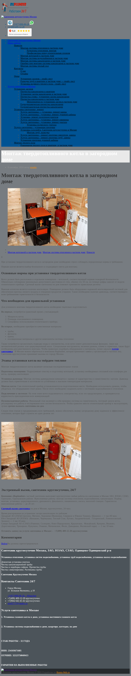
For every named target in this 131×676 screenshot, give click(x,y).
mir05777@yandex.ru (17, 603)
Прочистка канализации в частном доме (39, 99)
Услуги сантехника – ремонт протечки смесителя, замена (48, 135)
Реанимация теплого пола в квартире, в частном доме (46, 145)
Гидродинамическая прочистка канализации (41, 104)
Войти (4, 543)
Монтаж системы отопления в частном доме (41, 48)
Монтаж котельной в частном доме (37, 56)
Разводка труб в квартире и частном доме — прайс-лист (47, 81)
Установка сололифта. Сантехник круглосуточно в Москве (48, 130)
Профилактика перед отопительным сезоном (48, 53)
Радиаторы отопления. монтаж (41, 50)
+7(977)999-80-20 (20, 24)
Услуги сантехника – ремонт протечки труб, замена (45, 137)
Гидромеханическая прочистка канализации (41, 107)
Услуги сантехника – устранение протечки (34, 127)
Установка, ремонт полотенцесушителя (39, 117)
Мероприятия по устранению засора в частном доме (52, 102)
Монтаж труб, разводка (38, 132)
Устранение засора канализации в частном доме (43, 94)
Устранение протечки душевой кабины (39, 140)
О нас (23, 71)
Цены (16, 76)
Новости (18, 45)
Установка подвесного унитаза (41, 125)
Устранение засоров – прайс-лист (36, 79)
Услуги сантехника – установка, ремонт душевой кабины (48, 114)
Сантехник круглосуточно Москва (24, 40)
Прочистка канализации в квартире (37, 91)
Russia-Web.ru (63, 672)
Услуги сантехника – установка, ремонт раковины (44, 120)
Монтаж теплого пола (24, 143)
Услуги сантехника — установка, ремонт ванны (43, 112)
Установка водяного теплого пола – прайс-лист (43, 84)
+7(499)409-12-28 (16, 27)
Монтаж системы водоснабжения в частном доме (44, 58)
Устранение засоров (23, 89)
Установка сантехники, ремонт (29, 109)
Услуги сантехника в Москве (21, 86)
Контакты (18, 68)
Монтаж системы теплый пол (34, 66)
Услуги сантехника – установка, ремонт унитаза (43, 122)
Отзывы (24, 73)
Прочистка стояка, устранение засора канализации (44, 96)
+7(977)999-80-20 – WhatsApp (22, 596)
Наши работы (14, 43)
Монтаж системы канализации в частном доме (43, 61)
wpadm (33, 167)
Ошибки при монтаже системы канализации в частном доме (49, 63)
